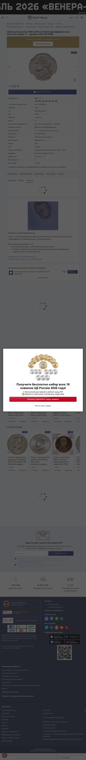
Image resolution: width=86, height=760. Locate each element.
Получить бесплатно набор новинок (43, 399)
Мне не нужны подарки (43, 406)
